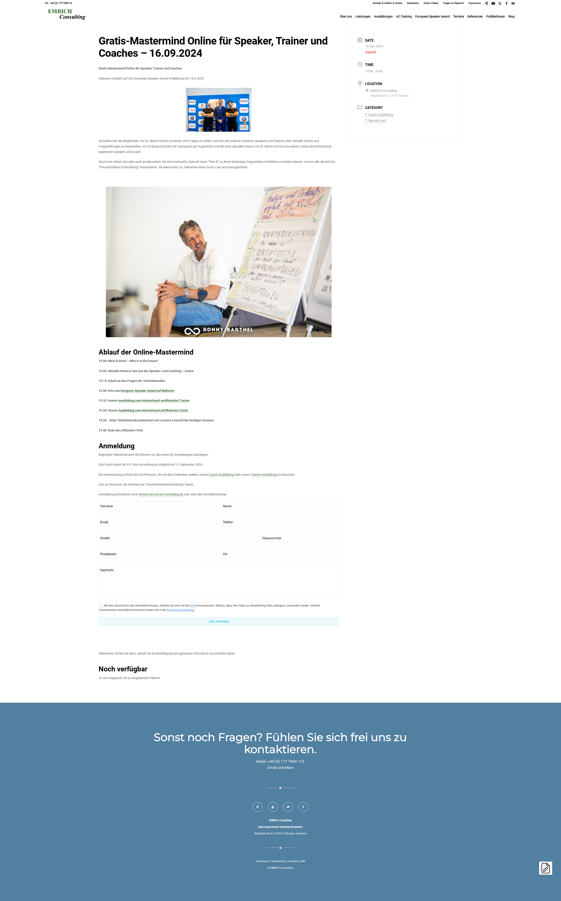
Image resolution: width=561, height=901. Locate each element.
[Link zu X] (500, 3)
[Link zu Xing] (486, 3)
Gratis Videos (431, 3)
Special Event (377, 120)
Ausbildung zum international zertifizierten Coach (153, 410)
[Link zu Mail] (513, 3)
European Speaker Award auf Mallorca (147, 390)
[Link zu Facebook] (506, 3)
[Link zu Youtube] (493, 3)
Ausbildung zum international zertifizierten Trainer (154, 400)
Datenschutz (279, 861)
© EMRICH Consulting (280, 867)
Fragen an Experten (453, 3)
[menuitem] (388, 3)
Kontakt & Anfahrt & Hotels (387, 3)
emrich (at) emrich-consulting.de (161, 494)
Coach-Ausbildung (221, 474)
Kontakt (293, 861)
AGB (193, 605)
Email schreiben (280, 767)
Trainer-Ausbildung (264, 474)
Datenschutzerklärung (180, 610)
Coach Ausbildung (380, 114)
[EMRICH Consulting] (68, 16)
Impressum (475, 3)
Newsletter (413, 3)
